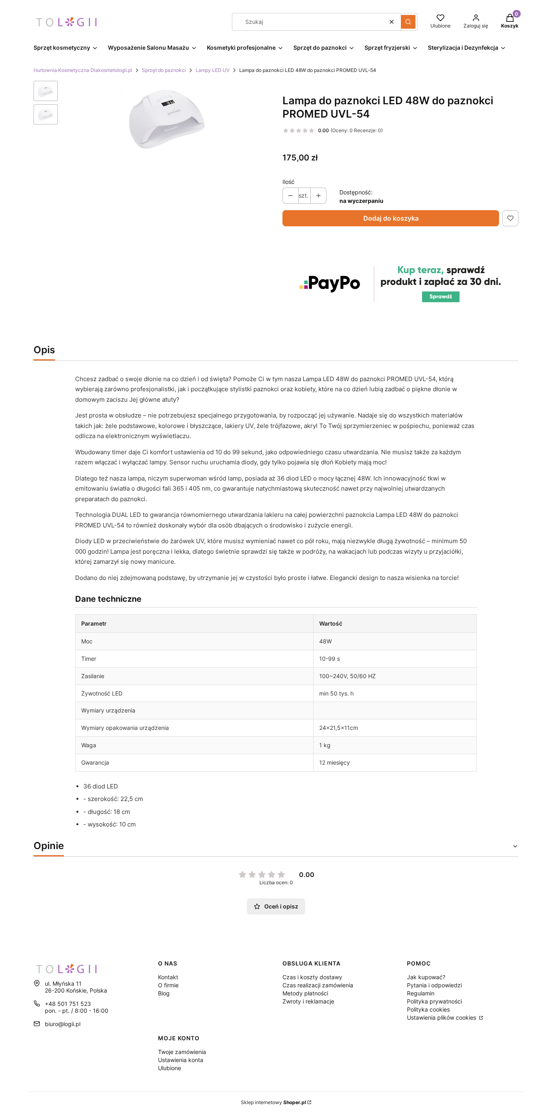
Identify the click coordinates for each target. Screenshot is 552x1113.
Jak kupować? (426, 977)
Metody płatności (305, 993)
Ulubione (169, 1068)
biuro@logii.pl (62, 1023)
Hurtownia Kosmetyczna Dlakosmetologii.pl (83, 70)
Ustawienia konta (180, 1059)
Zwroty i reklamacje (308, 1001)
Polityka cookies (428, 1009)
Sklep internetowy (273, 1102)
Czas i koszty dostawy (312, 977)
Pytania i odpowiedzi (434, 985)
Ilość (288, 181)
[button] (408, 22)
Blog (164, 993)
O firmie (168, 985)
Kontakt (168, 977)
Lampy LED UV (213, 70)
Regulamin (420, 993)
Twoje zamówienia (182, 1051)
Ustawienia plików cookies (442, 1017)
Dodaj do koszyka (391, 218)
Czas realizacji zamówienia (317, 985)
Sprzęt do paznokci (164, 70)
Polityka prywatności (434, 1001)
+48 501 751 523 (68, 1003)
